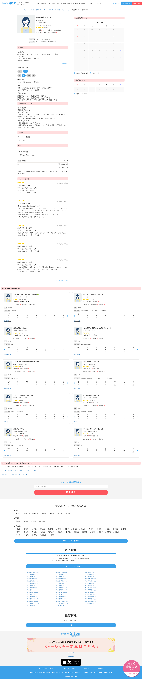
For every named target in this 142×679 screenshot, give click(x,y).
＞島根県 (67, 532)
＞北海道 (17, 529)
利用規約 (32, 672)
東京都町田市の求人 (61, 594)
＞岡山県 (76, 532)
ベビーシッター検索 (54, 10)
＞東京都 (17, 513)
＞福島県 (66, 529)
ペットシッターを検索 (68, 668)
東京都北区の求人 (61, 583)
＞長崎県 (116, 532)
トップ (37, 3)
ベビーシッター (66, 10)
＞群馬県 (67, 513)
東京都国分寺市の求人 (33, 599)
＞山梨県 (106, 529)
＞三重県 (33, 532)
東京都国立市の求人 (61, 599)
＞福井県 (98, 529)
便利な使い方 (70, 3)
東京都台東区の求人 (90, 574)
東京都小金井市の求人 (91, 594)
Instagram (71, 656)
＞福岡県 (100, 532)
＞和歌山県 (50, 532)
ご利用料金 (63, 3)
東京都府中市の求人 (61, 592)
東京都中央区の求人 (61, 572)
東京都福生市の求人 (90, 599)
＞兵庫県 (25, 521)
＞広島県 (84, 532)
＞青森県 (25, 529)
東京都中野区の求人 (61, 581)
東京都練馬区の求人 (61, 585)
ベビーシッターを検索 (46, 668)
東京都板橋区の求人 (32, 585)
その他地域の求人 (61, 605)
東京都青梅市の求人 (32, 592)
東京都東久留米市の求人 (33, 603)
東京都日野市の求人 (61, 596)
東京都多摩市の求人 (90, 603)
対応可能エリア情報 (53, 3)
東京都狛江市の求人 (32, 601)
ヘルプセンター (90, 3)
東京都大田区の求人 (61, 578)
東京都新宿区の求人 (32, 574)
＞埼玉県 (43, 513)
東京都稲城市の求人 (32, 605)
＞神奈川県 (26, 513)
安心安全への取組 (80, 3)
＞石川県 (90, 529)
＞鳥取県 (59, 532)
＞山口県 (92, 532)
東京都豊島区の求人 (32, 583)
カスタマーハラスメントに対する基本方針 (81, 672)
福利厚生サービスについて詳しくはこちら (15, 474)
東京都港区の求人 (89, 572)
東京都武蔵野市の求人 (62, 590)
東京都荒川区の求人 (90, 583)
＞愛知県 (25, 532)
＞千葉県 (35, 513)
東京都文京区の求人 (61, 574)
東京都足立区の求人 (90, 585)
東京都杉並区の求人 (90, 581)
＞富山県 (82, 529)
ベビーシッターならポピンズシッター (35, 10)
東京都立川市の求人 (32, 590)
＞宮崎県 (33, 535)
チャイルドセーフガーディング (102, 672)
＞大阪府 (17, 521)
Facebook (71, 653)
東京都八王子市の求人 (91, 587)
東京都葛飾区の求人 (32, 587)
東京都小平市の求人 (32, 596)
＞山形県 (58, 529)
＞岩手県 (33, 529)
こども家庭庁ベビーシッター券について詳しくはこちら (19, 470)
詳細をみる (7, 321)
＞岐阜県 (123, 529)
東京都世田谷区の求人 (91, 578)
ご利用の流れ (43, 3)
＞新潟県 (74, 529)
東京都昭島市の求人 (90, 592)
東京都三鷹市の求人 (90, 590)
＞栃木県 (59, 513)
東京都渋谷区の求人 (32, 581)
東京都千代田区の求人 (33, 572)
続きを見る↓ (65, 63)
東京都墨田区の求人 (32, 576)
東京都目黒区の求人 (32, 578)
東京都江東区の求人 (61, 576)
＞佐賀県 (108, 532)
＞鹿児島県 (42, 535)
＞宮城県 (42, 529)
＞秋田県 (50, 529)
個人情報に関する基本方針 (44, 672)
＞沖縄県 (51, 535)
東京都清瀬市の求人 (90, 601)
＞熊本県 (17, 535)
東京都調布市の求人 (32, 594)
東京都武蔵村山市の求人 (62, 603)
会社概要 (86, 668)
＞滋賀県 (42, 532)
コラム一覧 (98, 3)
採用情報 (100, 668)
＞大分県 (25, 535)
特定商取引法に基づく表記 (60, 672)
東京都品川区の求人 (90, 576)
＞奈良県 (42, 521)
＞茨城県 (51, 513)
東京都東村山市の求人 (91, 596)
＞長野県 (115, 529)
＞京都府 (33, 521)
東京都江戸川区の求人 (62, 587)
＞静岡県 (17, 532)
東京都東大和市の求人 (62, 601)
